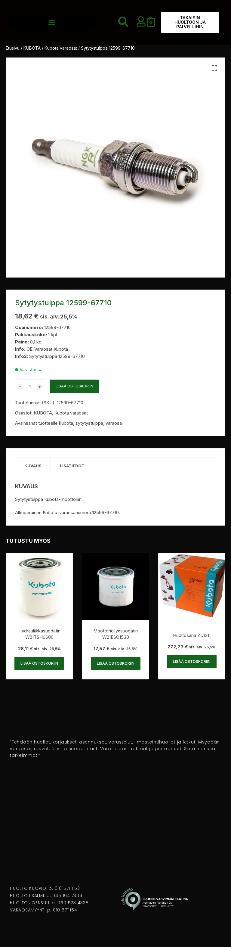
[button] (52, 22)
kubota (66, 423)
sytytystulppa (89, 423)
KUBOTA (32, 48)
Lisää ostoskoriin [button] (39, 663)
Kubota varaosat (61, 48)
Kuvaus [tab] (33, 465)
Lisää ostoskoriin (74, 386)
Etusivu (13, 48)
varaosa (114, 423)
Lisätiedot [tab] (72, 465)
